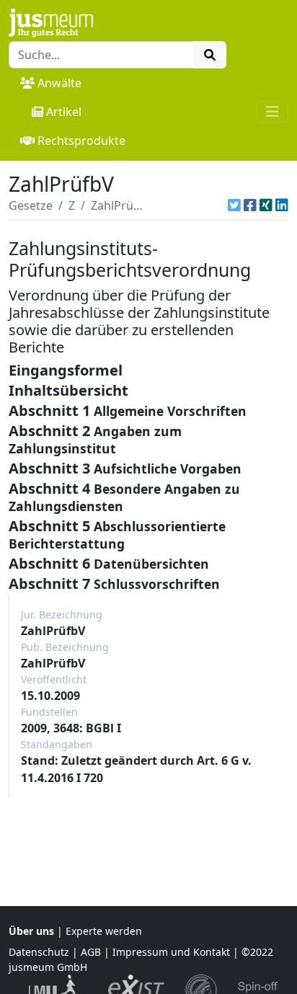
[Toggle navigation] (272, 112)
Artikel (63, 112)
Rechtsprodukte (81, 140)
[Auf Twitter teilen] (234, 205)
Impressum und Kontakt (171, 952)
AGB (91, 952)
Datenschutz (39, 952)
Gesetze (31, 205)
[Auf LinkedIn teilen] (281, 205)
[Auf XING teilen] (266, 205)
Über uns (31, 931)
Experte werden (104, 931)
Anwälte (59, 83)
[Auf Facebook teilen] (250, 205)
